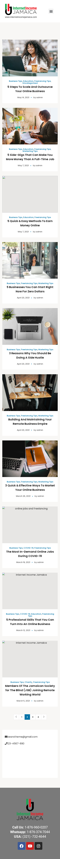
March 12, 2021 (23, 630)
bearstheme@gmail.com (22, 737)
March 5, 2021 (23, 700)
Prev (16, 717)
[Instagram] (38, 846)
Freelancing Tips (42, 81)
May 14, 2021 (23, 97)
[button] (51, 11)
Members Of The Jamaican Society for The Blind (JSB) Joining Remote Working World (30, 690)
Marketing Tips (30, 151)
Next (44, 717)
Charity (28, 682)
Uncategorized (30, 83)
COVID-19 (28, 547)
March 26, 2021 (23, 496)
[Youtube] (30, 846)
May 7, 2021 (23, 165)
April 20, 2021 (23, 297)
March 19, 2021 (23, 562)
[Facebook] (21, 846)
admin (39, 97)
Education (28, 81)
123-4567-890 (15, 743)
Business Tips (15, 81)
